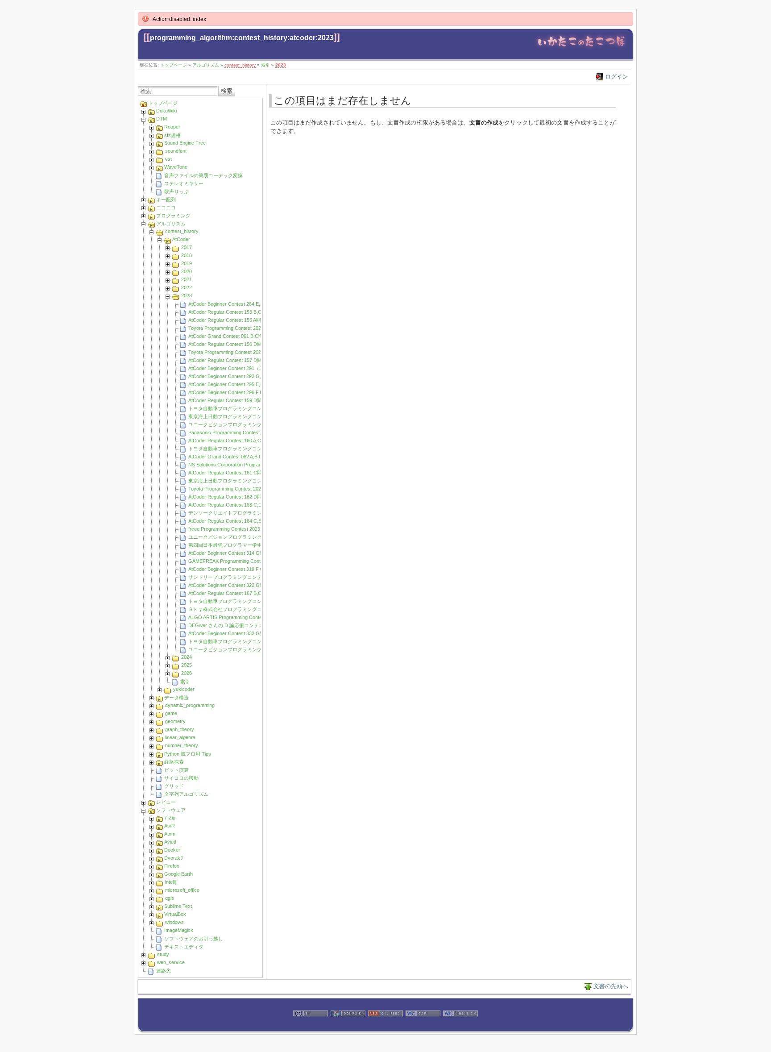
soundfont (176, 151)
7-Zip (169, 817)
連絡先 (163, 970)
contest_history (240, 64)
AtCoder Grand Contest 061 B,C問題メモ (233, 336)
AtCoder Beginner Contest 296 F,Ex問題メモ (236, 392)
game (171, 713)
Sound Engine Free (185, 143)
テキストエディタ (183, 946)
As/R (169, 825)
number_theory (181, 745)
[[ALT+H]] (581, 49)
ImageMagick (178, 930)
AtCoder (181, 239)
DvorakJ (173, 858)
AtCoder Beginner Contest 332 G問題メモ (233, 633)
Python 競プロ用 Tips (187, 754)
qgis (169, 898)
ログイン (616, 76)
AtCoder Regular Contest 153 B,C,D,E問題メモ (239, 312)
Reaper (172, 126)
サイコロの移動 (181, 778)
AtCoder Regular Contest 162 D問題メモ (232, 496)
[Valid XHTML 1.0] (460, 1026)
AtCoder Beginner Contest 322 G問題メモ (233, 585)
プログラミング (173, 215)
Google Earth (178, 874)
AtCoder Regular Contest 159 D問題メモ (232, 400)
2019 (186, 263)
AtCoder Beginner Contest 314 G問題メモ (233, 553)
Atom (169, 833)
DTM (161, 118)
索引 (265, 64)
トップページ (173, 64)
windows (174, 922)
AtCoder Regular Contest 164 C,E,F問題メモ (237, 521)
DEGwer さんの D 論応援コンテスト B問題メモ (240, 625)
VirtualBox (175, 914)
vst (168, 159)
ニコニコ (166, 207)
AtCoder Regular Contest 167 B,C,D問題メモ (237, 593)
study (163, 954)
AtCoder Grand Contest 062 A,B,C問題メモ (235, 456)
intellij (170, 882)
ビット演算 (176, 770)
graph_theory (179, 729)
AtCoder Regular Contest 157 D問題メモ (232, 360)
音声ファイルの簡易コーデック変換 (203, 175)
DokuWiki (166, 110)
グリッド (174, 786)
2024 (186, 657)
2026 (186, 673)
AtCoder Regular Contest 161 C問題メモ (232, 472)
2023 (280, 64)
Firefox (171, 866)
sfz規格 (172, 135)
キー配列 (166, 199)
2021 (186, 279)
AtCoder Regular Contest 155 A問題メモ (232, 320)
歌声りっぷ (176, 191)
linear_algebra (180, 737)
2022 (186, 287)
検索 (226, 90)
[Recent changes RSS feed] (385, 1026)
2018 (186, 255)
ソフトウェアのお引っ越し (193, 938)
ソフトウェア (171, 810)
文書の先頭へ (610, 986)
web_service (171, 962)
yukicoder (184, 689)
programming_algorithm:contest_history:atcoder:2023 (242, 38)
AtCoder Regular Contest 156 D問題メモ (232, 344)
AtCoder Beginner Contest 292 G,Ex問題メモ (237, 376)
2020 (186, 271)
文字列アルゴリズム (186, 794)
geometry (175, 721)
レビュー (166, 802)
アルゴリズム (205, 64)
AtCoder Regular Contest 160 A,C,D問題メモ (237, 440)
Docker (172, 849)
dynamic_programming (190, 705)
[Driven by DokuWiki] (348, 1026)
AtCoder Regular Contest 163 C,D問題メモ (235, 504)
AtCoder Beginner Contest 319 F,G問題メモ (235, 569)
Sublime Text (178, 906)
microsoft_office (182, 890)
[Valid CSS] (423, 1026)
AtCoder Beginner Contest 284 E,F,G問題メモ (238, 304)
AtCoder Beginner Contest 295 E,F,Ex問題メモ (239, 384)
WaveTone (175, 167)
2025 (186, 665)
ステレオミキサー (183, 183)
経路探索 (174, 762)
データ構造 (176, 697)
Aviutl (170, 841)
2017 (186, 247)
